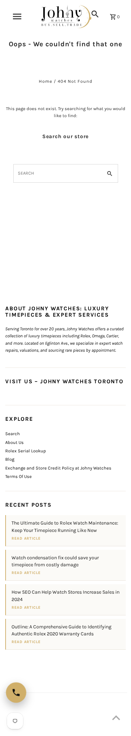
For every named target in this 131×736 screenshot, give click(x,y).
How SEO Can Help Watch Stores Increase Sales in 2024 (65, 595)
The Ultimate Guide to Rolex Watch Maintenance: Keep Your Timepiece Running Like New (65, 526)
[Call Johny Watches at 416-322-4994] (16, 692)
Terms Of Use (18, 476)
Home (45, 81)
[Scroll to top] (116, 717)
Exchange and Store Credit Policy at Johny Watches (58, 468)
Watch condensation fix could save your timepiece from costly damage (55, 561)
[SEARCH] (95, 14)
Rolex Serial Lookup (25, 450)
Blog (9, 459)
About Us (14, 442)
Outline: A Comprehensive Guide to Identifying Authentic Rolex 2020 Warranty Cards (61, 630)
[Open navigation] (17, 16)
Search (12, 433)
